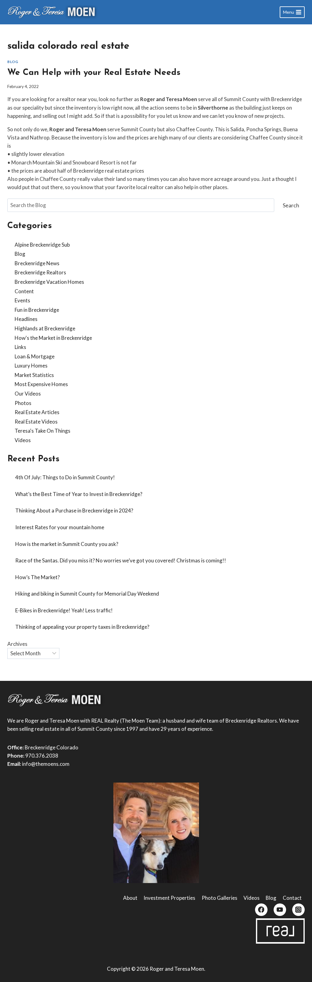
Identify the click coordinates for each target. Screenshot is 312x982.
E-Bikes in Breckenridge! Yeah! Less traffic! (64, 610)
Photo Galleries (219, 898)
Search (291, 205)
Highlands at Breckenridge (45, 328)
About (130, 898)
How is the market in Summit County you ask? (66, 544)
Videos (23, 440)
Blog (12, 61)
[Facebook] (261, 909)
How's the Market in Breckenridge (53, 338)
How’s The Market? (37, 577)
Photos (23, 403)
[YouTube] (280, 909)
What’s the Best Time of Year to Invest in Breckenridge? (78, 494)
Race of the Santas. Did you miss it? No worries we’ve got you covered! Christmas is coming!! (120, 560)
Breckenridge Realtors (40, 272)
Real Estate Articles (37, 412)
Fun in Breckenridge (37, 310)
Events (22, 300)
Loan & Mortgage (35, 356)
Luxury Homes (31, 365)
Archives (17, 644)
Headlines (26, 319)
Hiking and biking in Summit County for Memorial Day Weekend (87, 593)
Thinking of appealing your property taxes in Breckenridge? (82, 627)
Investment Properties (169, 898)
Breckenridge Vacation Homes (49, 282)
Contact (292, 898)
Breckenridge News (37, 263)
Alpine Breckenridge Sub (42, 244)
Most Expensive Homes (41, 384)
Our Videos (28, 393)
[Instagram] (298, 909)
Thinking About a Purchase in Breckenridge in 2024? (74, 510)
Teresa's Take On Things (42, 431)
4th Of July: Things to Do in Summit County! (65, 477)
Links (20, 347)
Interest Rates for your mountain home (59, 527)
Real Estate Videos (36, 421)
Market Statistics (34, 375)
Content (24, 291)
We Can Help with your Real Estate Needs (93, 73)
